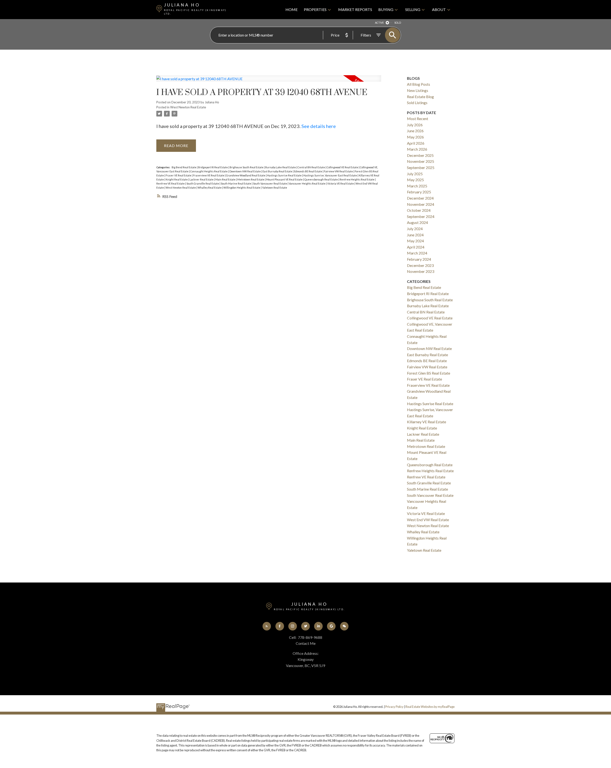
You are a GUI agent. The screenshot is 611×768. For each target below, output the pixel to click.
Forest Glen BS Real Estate (428, 373)
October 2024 (419, 210)
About (439, 9)
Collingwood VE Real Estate (343, 167)
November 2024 (420, 204)
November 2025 (420, 161)
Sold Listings (417, 102)
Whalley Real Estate (210, 187)
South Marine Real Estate (236, 183)
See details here (318, 126)
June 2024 (415, 235)
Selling (412, 9)
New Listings (417, 90)
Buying (385, 9)
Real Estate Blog (420, 96)
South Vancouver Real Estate (270, 183)
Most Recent (417, 118)
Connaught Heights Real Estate (209, 171)
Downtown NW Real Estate (245, 171)
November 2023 (420, 271)
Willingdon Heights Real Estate (242, 187)
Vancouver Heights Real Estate (307, 183)
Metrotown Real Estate (251, 179)
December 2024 (420, 198)
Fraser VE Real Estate (179, 175)
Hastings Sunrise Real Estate (284, 175)
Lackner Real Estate (202, 179)
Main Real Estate (225, 179)
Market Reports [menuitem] (355, 9)
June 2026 (415, 130)
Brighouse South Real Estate (247, 167)
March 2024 (417, 253)
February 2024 (419, 259)
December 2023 (420, 265)
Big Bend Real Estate (184, 167)
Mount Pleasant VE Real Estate (284, 179)
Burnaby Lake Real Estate (280, 167)
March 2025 (417, 186)
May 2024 (415, 240)
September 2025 (420, 167)
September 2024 (420, 216)
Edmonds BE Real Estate (308, 171)
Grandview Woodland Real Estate (246, 175)
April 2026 (415, 143)
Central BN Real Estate (312, 167)
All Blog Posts (418, 84)
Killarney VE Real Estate (426, 421)
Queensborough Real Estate (321, 179)
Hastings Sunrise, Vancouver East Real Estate (330, 175)
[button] (267, 626)
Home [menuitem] (291, 9)
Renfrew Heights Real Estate (357, 179)
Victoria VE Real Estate (340, 183)
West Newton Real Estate (188, 107)
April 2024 (415, 247)
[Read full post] (268, 81)
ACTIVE (379, 22)
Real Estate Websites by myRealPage (430, 707)
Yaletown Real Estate (274, 187)
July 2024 (415, 228)
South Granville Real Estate (203, 183)
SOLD (397, 22)
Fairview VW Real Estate (338, 171)
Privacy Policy (394, 707)
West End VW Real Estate (428, 519)
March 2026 (417, 149)
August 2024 (417, 222)
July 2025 (415, 173)
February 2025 (419, 192)
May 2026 (415, 137)
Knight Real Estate (177, 179)
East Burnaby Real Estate (278, 171)
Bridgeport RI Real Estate (213, 167)
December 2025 (420, 155)
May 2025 (415, 179)
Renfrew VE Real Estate (170, 183)
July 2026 (415, 124)
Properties (315, 9)
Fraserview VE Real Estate (209, 175)
